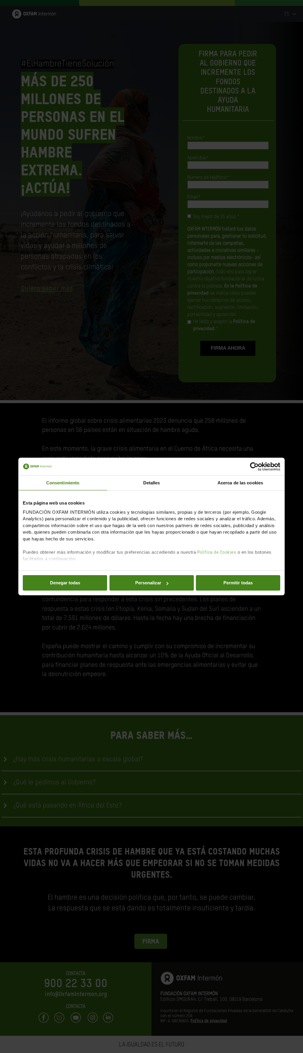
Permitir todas (238, 582)
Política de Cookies (216, 552)
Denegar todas (65, 582)
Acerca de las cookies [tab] (240, 482)
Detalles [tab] (151, 482)
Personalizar (148, 582)
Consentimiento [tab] (62, 482)
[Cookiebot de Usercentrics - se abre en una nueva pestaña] (254, 466)
